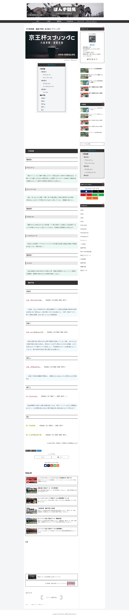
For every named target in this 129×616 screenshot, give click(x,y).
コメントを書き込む (51, 597)
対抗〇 (43, 101)
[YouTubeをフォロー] (51, 465)
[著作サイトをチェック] (45, 465)
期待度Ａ (44, 72)
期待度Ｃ (44, 89)
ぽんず (92, 44)
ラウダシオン (47, 83)
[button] (60, 457)
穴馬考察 (42, 69)
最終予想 (42, 95)
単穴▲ (43, 104)
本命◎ (43, 98)
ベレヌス (45, 92)
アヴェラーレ (47, 74)
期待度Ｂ (44, 80)
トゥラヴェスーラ (48, 86)
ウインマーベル (47, 77)
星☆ (42, 110)
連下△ (43, 107)
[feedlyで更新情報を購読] (54, 465)
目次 (49, 65)
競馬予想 (39, 450)
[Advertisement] (51, 132)
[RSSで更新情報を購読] (57, 465)
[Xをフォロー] (48, 465)
